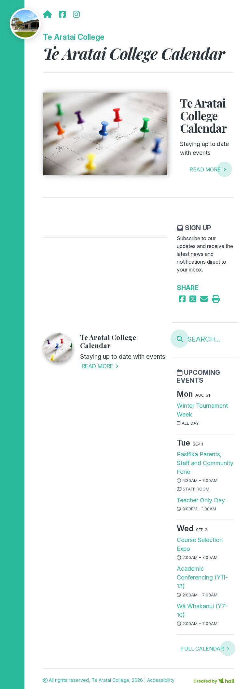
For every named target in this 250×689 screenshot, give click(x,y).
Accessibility (160, 680)
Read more (205, 169)
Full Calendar (203, 648)
